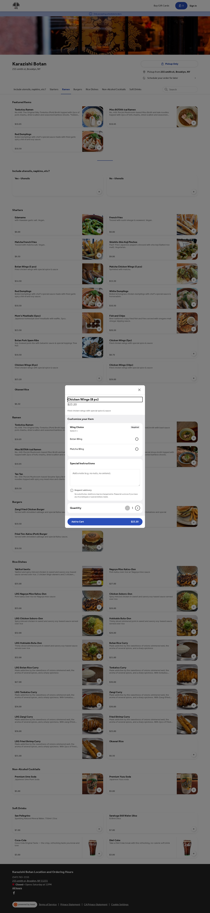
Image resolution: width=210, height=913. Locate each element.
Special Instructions (82, 463)
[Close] (139, 390)
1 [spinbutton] (132, 508)
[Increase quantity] (137, 508)
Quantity (75, 508)
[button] (105, 521)
